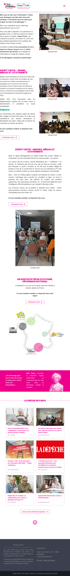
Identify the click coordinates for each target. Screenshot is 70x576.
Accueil (39, 560)
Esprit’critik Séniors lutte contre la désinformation (50, 496)
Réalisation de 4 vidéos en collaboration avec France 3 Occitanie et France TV (17, 498)
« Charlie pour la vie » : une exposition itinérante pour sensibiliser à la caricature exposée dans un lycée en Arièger (50, 464)
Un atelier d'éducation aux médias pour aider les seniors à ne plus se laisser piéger (50, 430)
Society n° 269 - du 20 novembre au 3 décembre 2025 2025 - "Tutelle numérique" (20, 463)
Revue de (46, 560)
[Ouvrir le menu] (64, 6)
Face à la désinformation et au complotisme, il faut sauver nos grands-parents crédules (18, 430)
